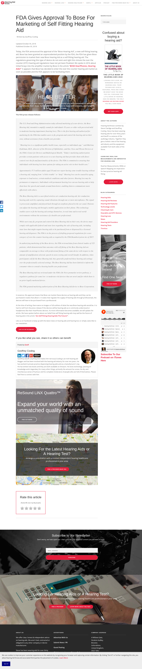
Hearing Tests (106, 225)
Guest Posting (59, 647)
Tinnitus (104, 228)
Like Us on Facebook (26, 329)
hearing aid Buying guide (113, 101)
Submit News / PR (61, 642)
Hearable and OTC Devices (111, 213)
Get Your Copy (113, 111)
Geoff (27, 345)
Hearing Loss (59, 3)
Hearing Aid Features (109, 204)
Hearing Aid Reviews (109, 200)
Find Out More (27, 419)
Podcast (106, 3)
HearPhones (81, 66)
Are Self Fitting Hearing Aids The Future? (52, 316)
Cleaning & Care (107, 210)
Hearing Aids (46, 3)
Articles (98, 3)
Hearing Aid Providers (109, 222)
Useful (88, 3)
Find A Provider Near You (56, 469)
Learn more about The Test (80, 607)
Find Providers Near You (120, 3)
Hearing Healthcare (75, 3)
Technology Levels (108, 207)
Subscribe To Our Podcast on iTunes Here (111, 357)
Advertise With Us (61, 637)
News (103, 219)
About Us (136, 3)
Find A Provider (57, 607)
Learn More (63, 658)
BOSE (72, 66)
